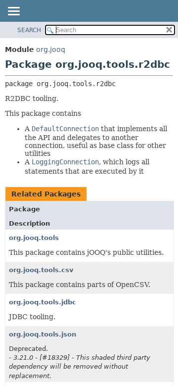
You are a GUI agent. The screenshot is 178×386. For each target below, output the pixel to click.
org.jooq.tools (34, 237)
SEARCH (29, 30)
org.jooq (50, 49)
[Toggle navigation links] (13, 12)
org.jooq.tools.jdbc (42, 302)
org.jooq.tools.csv (41, 270)
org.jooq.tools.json (42, 334)
